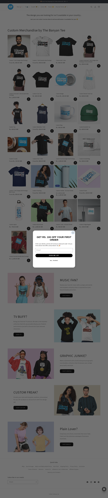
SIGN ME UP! (54, 255)
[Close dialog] (73, 232)
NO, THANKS (54, 260)
